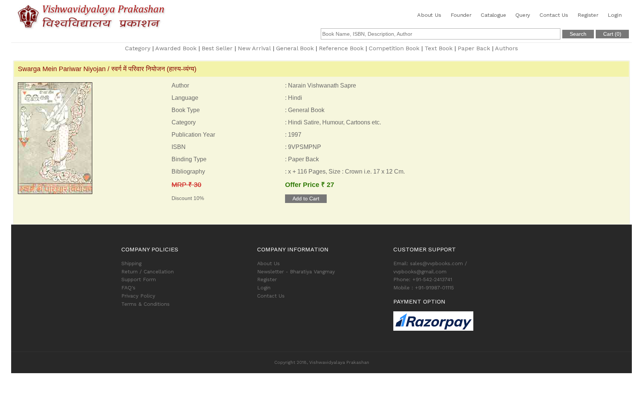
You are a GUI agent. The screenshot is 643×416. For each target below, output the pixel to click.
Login (614, 15)
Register (588, 15)
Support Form (138, 279)
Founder (461, 15)
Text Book (438, 48)
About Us (429, 15)
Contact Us (554, 15)
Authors (506, 48)
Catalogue (493, 15)
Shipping (131, 263)
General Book (295, 48)
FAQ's (128, 287)
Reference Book (341, 48)
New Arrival (254, 48)
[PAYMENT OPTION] (457, 321)
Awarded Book (175, 48)
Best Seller (217, 48)
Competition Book (394, 48)
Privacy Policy (138, 296)
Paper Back (474, 48)
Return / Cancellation (147, 271)
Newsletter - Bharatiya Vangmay (296, 271)
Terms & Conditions (145, 304)
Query (522, 15)
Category (137, 48)
